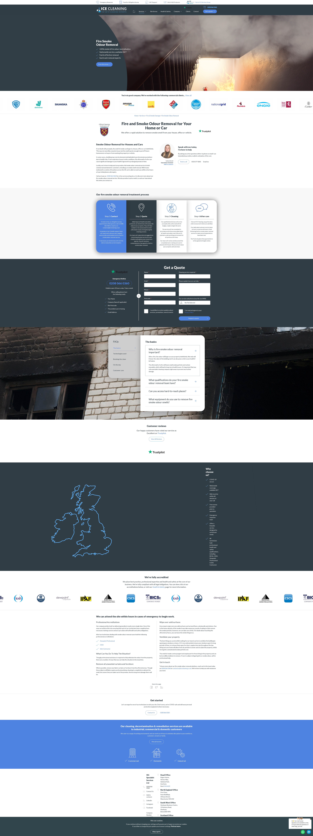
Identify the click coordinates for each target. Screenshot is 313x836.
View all (188, 95)
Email (146, 281)
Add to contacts (168, 164)
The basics (117, 348)
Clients (188, 11)
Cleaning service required (187, 272)
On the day (117, 365)
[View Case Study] (50, 104)
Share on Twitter (156, 687)
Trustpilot (162, 433)
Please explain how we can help (189, 281)
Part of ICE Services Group (202, 2)
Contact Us (149, 791)
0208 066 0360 (212, 7)
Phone (146, 290)
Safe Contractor (105, 649)
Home (134, 11)
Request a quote (193, 318)
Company (177, 11)
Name (146, 272)
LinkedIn (149, 800)
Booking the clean (119, 359)
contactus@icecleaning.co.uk (111, 227)
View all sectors (156, 741)
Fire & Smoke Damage (153, 116)
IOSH (102, 645)
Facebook (149, 808)
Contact (196, 11)
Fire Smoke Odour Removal (170, 116)
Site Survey (153, 11)
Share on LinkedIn (161, 687)
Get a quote (209, 11)
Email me (206, 162)
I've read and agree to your (193, 311)
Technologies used (119, 354)
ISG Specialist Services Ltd (111, 10)
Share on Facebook (151, 687)
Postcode (147, 298)
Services (141, 11)
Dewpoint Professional (107, 641)
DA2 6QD (167, 786)
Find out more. (176, 826)
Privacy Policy (189, 312)
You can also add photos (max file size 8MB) (192, 298)
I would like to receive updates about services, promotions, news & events (161, 311)
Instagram (149, 804)
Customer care (118, 370)
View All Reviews (156, 439)
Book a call (183, 162)
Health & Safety (165, 11)
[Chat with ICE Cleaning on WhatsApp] (303, 832)
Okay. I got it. (156, 831)
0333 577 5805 (196, 162)
